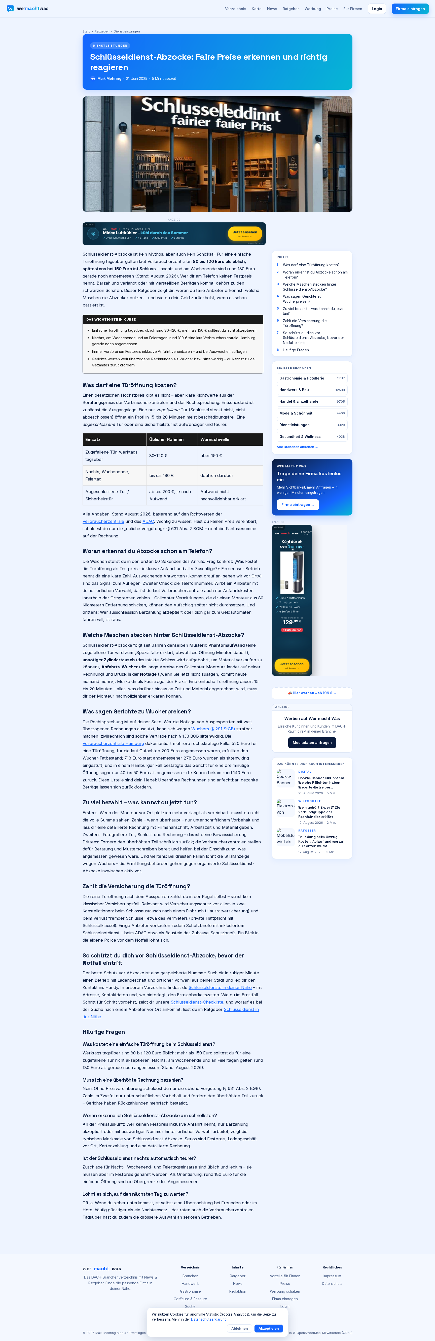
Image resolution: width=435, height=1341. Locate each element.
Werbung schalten (285, 1291)
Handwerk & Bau (312, 390)
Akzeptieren (269, 1328)
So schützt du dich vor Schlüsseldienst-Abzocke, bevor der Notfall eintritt (313, 338)
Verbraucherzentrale (103, 521)
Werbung (313, 9)
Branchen (190, 1276)
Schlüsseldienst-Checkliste (197, 1002)
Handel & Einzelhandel (312, 401)
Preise (332, 9)
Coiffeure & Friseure (190, 1299)
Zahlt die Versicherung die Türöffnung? (305, 323)
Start (86, 31)
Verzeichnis (235, 9)
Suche (190, 1306)
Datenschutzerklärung (209, 1319)
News (272, 9)
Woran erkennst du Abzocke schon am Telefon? (315, 274)
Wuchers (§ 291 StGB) (213, 728)
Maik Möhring (109, 79)
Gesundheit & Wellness (312, 436)
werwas (102, 1268)
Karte (257, 9)
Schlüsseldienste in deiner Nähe (220, 987)
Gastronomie (190, 1291)
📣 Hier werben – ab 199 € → (312, 693)
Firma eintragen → (297, 504)
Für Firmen (352, 9)
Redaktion (237, 1291)
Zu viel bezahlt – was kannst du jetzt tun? (313, 311)
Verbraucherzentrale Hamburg (113, 743)
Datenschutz (332, 1283)
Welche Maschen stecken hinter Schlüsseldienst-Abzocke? (309, 286)
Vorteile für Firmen (285, 1276)
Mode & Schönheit (312, 413)
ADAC (148, 521)
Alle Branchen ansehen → (297, 447)
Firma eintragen (410, 9)
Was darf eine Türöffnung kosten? (311, 265)
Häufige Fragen (296, 350)
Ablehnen (239, 1328)
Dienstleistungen (312, 425)
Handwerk (190, 1283)
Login (377, 9)
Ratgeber (291, 9)
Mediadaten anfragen (312, 742)
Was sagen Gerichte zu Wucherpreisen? (302, 298)
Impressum (332, 1276)
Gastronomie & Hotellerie (312, 378)
